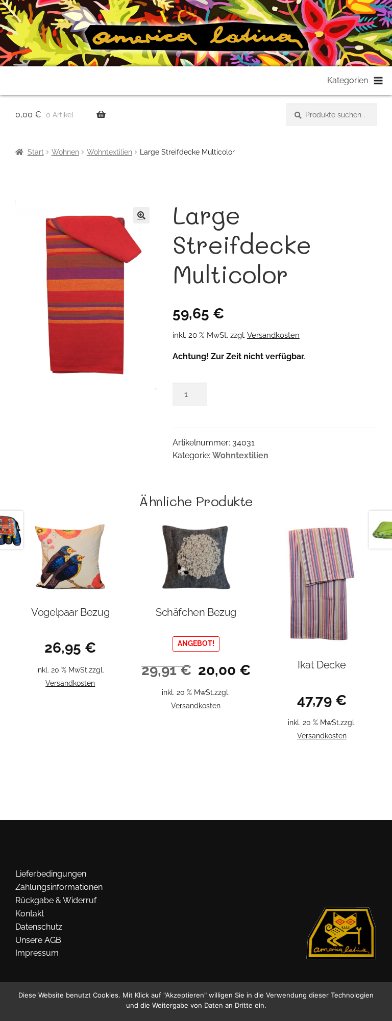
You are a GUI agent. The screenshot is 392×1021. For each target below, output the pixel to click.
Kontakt (29, 913)
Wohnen (65, 152)
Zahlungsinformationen (59, 887)
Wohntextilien (109, 152)
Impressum (37, 953)
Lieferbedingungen (50, 874)
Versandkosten (273, 335)
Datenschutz (38, 927)
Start (36, 152)
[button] (141, 215)
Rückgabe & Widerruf (55, 900)
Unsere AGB (38, 940)
